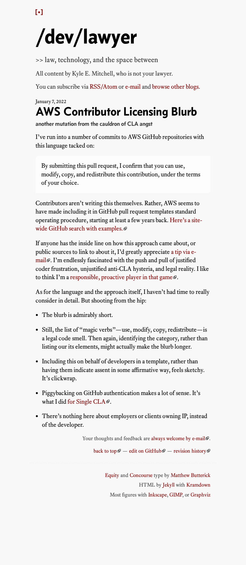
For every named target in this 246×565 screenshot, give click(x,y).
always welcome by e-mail (178, 438)
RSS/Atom (103, 86)
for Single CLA (87, 401)
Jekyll (169, 484)
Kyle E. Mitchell (92, 73)
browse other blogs (175, 86)
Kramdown (198, 484)
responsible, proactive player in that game (121, 277)
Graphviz (200, 494)
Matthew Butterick (190, 475)
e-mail (133, 86)
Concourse (141, 475)
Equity (112, 475)
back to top (105, 451)
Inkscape (157, 494)
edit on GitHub (145, 451)
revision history (190, 451)
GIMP (175, 494)
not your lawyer (152, 73)
